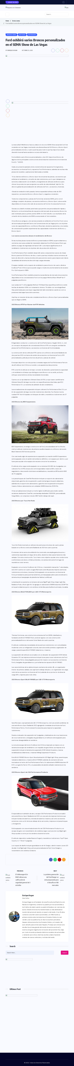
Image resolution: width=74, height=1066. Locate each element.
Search (64, 953)
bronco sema (16, 21)
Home (7, 21)
